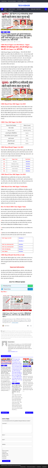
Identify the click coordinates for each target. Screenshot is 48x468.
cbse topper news (29, 337)
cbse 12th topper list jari (5, 334)
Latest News (25, 366)
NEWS (5, 11)
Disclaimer (25, 1)
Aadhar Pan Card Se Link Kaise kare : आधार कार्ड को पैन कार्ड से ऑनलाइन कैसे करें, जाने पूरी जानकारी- (27, 371)
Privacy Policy (4, 1)
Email (3, 439)
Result (9, 32)
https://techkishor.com (13, 351)
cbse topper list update (21, 337)
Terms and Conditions (12, 1)
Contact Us (19, 1)
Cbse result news (4, 337)
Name (3, 434)
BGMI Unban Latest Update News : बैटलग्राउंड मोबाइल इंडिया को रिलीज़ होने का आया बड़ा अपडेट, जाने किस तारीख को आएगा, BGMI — (5, 412)
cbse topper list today (12, 337)
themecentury (18, 465)
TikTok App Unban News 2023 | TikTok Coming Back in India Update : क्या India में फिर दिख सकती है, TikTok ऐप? (17, 389)
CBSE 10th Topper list (15, 331)
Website (3, 444)
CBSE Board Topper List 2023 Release (17, 334)
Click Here (21, 244)
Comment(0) (17, 41)
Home (5, 9)
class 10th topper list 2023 (6, 338)
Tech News (10, 11)
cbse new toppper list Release (25, 335)
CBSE (2, 32)
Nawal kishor (11, 41)
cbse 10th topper (8, 331)
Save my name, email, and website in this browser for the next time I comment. (5, 454)
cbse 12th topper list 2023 (27, 332)
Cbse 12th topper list (18, 332)
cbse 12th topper (11, 332)
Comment (4, 423)
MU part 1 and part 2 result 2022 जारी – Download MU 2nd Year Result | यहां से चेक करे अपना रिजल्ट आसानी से (6, 370)
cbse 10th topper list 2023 (24, 331)
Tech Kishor (24, 5)
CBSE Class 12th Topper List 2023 (13, 335)
